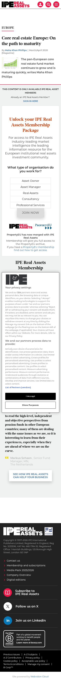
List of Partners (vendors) (18, 387)
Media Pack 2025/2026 (20, 570)
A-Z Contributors (12, 657)
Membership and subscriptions (26, 565)
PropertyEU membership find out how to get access (34, 249)
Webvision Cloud (39, 676)
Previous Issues (11, 654)
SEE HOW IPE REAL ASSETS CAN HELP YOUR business (30, 476)
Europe (8, 28)
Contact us (13, 560)
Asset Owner (30, 180)
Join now (30, 213)
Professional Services (30, 205)
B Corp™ (8, 667)
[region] (30, 342)
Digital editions (16, 579)
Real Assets (30, 193)
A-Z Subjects (30, 654)
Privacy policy (32, 657)
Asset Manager (31, 187)
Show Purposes (30, 405)
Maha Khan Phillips (16, 50)
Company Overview (19, 575)
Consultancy (30, 199)
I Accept (30, 396)
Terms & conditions (13, 664)
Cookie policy (10, 661)
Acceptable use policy (33, 661)
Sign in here (30, 101)
